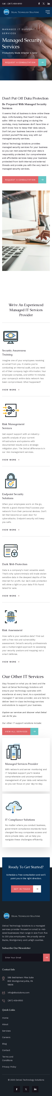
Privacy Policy (9, 1067)
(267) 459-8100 (15, 1000)
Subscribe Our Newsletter (16, 948)
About (5, 1024)
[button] (45, 12)
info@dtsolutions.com (18, 992)
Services (6, 1031)
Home (5, 1018)
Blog (4, 1044)
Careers (6, 1037)
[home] (21, 12)
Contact (6, 1050)
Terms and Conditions (7, 1058)
